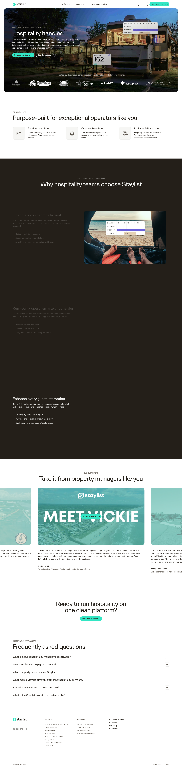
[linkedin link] (21, 729)
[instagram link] (17, 729)
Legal (167, 764)
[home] (19, 4)
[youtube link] (25, 729)
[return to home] (20, 719)
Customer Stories (99, 4)
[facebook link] (14, 729)
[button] (65, 4)
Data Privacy (157, 764)
